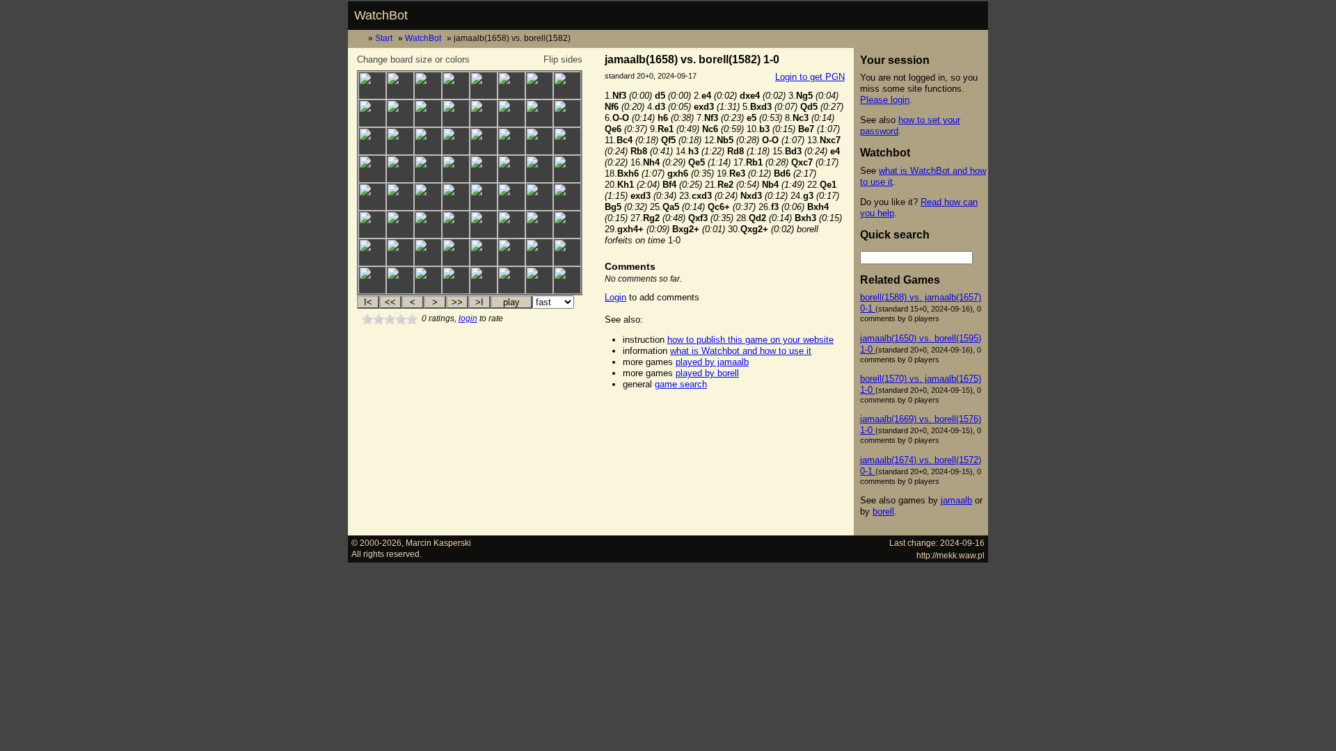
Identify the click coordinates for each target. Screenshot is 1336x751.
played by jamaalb (712, 362)
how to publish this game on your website (750, 339)
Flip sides (562, 59)
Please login (884, 100)
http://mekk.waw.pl (950, 555)
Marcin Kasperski (438, 542)
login (468, 318)
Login (615, 297)
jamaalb (956, 500)
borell (883, 511)
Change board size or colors (413, 59)
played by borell (707, 373)
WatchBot (381, 15)
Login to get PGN (810, 77)
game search (681, 384)
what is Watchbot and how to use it (740, 351)
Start (383, 37)
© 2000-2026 (376, 542)
